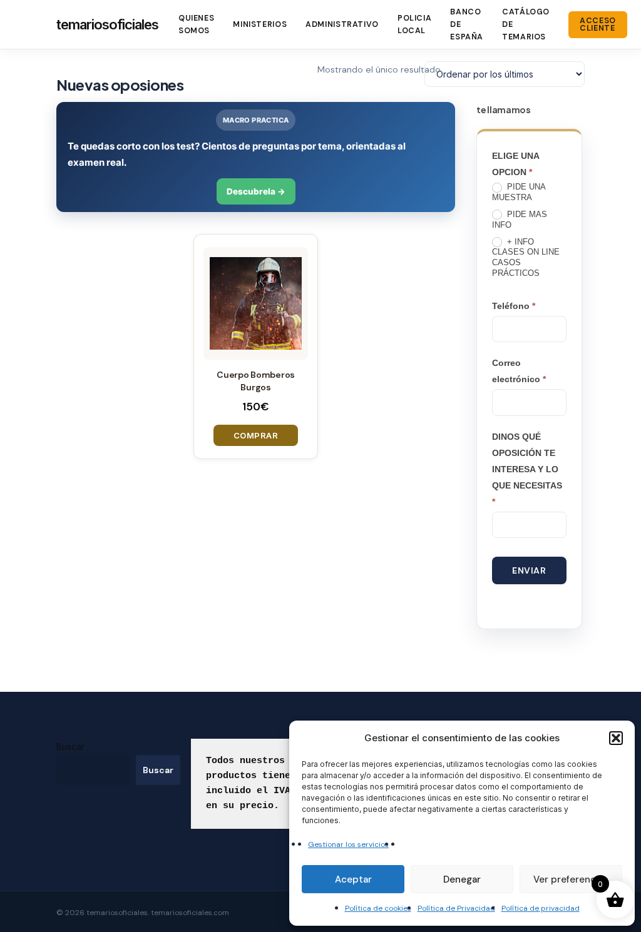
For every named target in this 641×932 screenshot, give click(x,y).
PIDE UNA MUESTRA (518, 192)
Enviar (529, 570)
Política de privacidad (540, 908)
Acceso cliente (598, 25)
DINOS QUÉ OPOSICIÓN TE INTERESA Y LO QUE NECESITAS (527, 469)
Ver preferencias (570, 879)
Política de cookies (378, 908)
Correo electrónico (519, 371)
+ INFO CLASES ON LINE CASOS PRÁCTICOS (526, 257)
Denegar (462, 879)
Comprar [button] (256, 435)
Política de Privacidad (456, 908)
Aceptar (353, 879)
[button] (616, 738)
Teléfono (513, 306)
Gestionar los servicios (348, 844)
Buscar (70, 746)
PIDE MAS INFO (519, 220)
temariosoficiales (107, 24)
